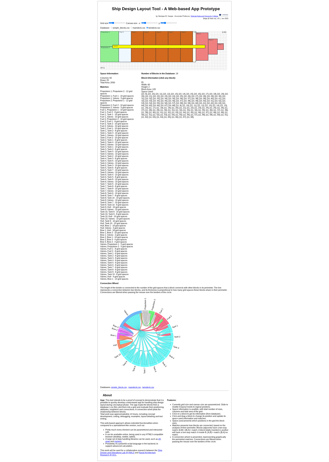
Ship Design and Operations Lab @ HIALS (131, 451)
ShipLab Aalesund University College (204, 16)
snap (107, 441)
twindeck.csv (148, 387)
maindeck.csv (134, 387)
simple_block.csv (119, 387)
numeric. (118, 441)
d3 (159, 439)
